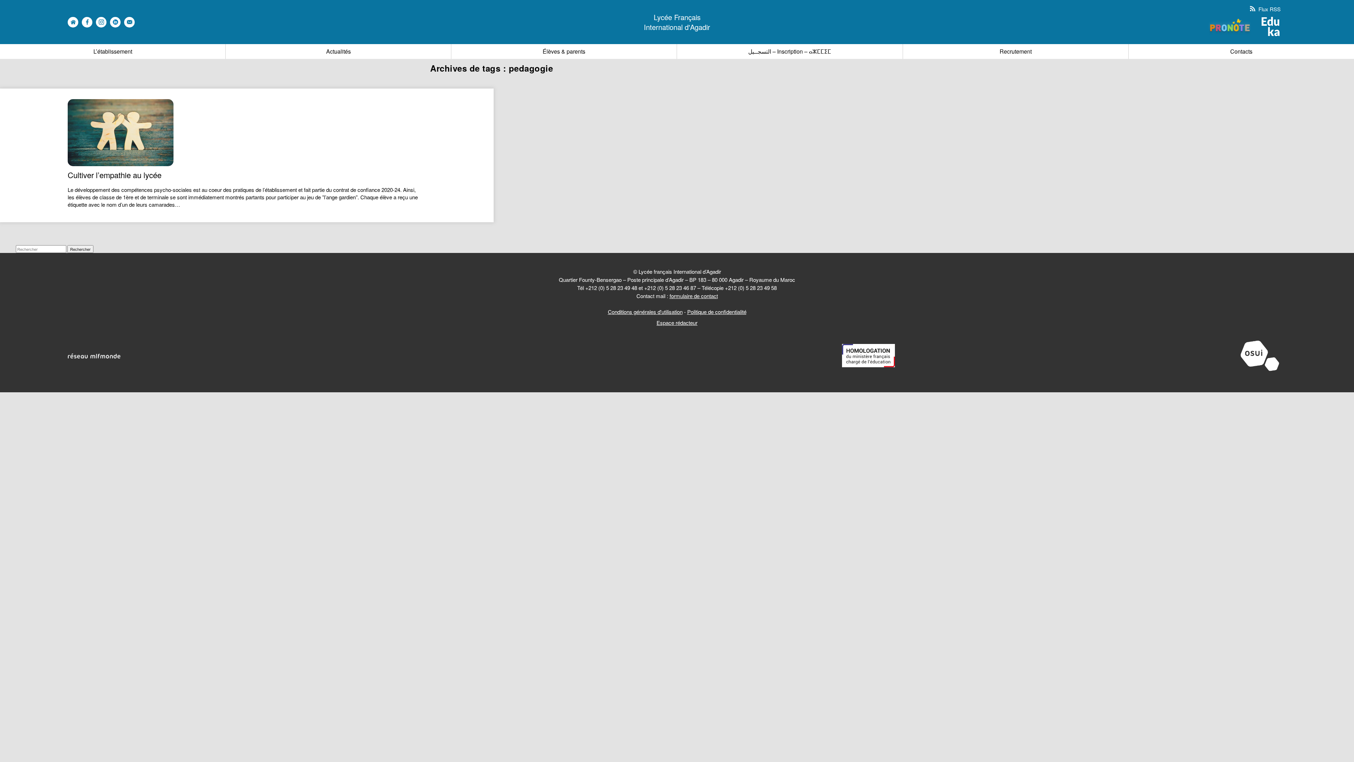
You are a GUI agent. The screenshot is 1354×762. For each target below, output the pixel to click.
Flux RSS (1269, 9)
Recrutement (1016, 51)
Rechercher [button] (80, 249)
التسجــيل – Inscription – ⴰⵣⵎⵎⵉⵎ (789, 51)
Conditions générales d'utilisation (645, 311)
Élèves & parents (564, 51)
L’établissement (112, 51)
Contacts (1241, 51)
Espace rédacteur (677, 322)
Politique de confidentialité (716, 311)
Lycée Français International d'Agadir (677, 22)
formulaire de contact (694, 296)
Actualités (338, 51)
